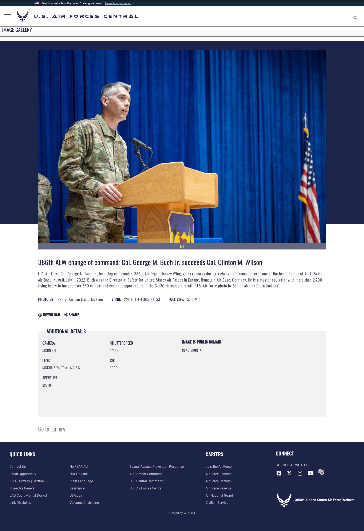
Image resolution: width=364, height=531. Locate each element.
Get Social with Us (292, 465)
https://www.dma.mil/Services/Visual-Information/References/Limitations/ (231, 377)
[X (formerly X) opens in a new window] (289, 473)
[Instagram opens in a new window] (300, 473)
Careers (214, 454)
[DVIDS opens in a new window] (321, 472)
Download (51, 314)
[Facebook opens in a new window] (279, 473)
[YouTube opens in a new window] (310, 473)
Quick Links (22, 454)
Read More (191, 350)
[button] (120, 3)
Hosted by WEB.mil (182, 513)
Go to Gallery (51, 428)
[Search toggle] (356, 16)
